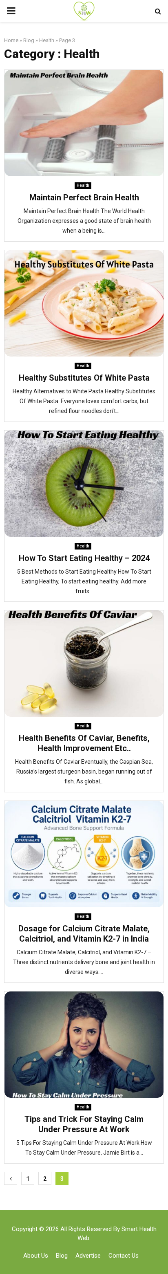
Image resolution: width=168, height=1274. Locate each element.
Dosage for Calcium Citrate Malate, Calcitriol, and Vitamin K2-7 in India (84, 934)
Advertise (88, 1255)
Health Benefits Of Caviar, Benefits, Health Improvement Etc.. (84, 743)
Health (46, 40)
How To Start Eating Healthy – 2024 (84, 558)
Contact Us (123, 1255)
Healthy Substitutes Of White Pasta (84, 378)
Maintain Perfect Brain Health (84, 197)
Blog (28, 40)
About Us (35, 1255)
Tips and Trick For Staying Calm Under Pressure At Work (84, 1124)
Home (11, 40)
